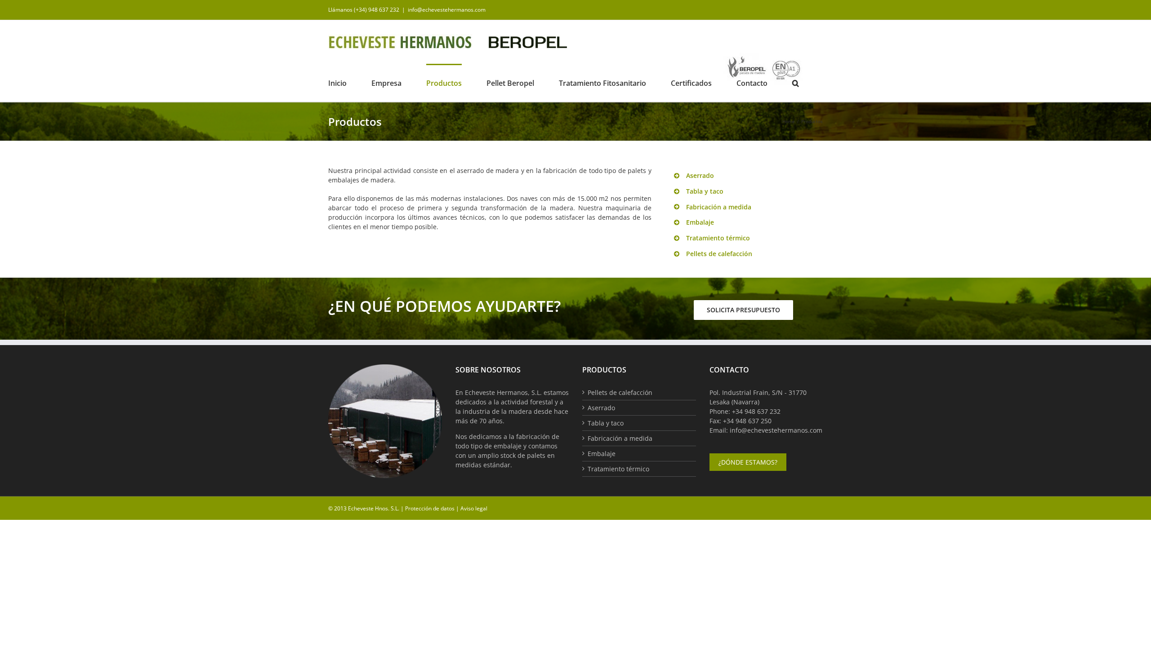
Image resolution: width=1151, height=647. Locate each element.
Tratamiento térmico (618, 469)
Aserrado (601, 407)
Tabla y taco (606, 423)
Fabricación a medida (620, 438)
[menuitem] (349, 83)
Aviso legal (473, 508)
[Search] (795, 83)
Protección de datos (430, 508)
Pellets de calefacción (620, 392)
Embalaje (602, 453)
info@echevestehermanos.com (447, 9)
